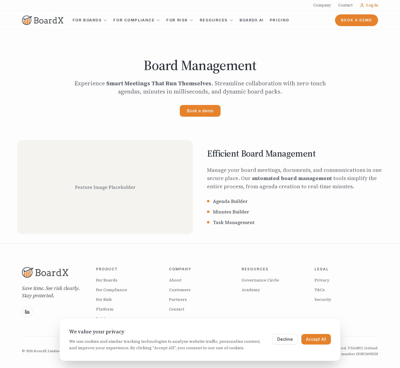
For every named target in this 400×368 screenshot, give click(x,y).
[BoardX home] (52, 272)
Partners (178, 299)
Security (322, 299)
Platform (105, 309)
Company (322, 5)
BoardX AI (252, 20)
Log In (372, 5)
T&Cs (319, 290)
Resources (214, 20)
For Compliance (134, 20)
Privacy (321, 280)
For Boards (87, 20)
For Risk (177, 20)
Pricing (279, 20)
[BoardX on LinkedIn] (27, 311)
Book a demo (356, 20)
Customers (180, 290)
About (175, 280)
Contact (345, 5)
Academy (251, 290)
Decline (285, 339)
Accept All (316, 339)
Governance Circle (260, 280)
